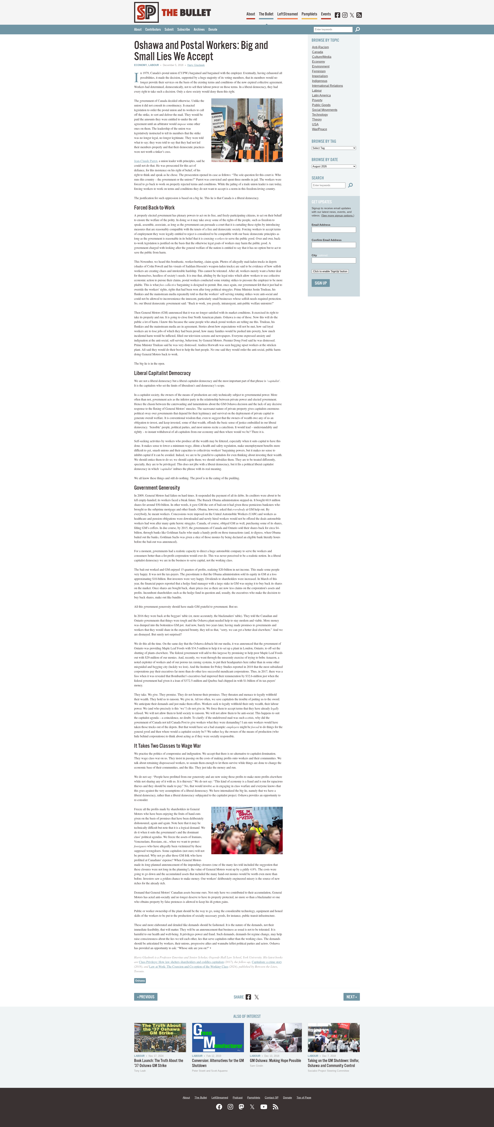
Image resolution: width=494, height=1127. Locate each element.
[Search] (357, 29)
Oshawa (140, 980)
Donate (212, 29)
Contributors (153, 29)
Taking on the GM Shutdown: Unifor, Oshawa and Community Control (333, 1063)
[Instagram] (345, 15)
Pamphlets (309, 14)
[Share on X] (256, 997)
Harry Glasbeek (196, 65)
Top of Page (304, 1097)
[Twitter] (351, 15)
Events (326, 14)
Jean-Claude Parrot (145, 161)
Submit (169, 29)
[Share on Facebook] (248, 997)
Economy (140, 65)
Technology (320, 114)
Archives (199, 29)
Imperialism (320, 76)
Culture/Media (321, 56)
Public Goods (321, 105)
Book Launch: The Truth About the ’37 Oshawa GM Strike (158, 1063)
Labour (153, 65)
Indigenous (319, 81)
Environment (320, 66)
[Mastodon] (241, 1106)
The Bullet (266, 14)
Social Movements (324, 110)
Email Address (321, 224)
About (250, 14)
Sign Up (321, 283)
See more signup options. (337, 215)
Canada (317, 52)
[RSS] (359, 15)
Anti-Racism (320, 47)
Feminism (319, 71)
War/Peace (319, 129)
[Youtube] (263, 1106)
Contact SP (271, 1097)
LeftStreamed (287, 14)
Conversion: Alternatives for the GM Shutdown (218, 1063)
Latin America (321, 95)
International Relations (327, 85)
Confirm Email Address (327, 240)
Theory (317, 119)
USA (315, 124)
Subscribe (183, 29)
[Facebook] (337, 15)
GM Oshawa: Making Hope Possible (275, 1061)
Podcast (238, 1097)
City (320, 255)
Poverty (317, 100)
